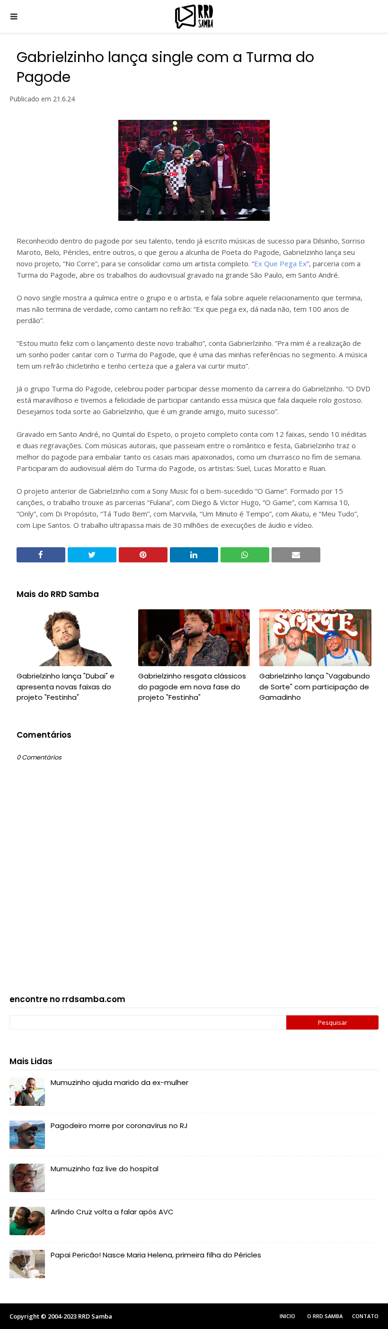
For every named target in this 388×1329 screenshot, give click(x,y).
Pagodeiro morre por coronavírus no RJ (119, 1125)
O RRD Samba (325, 1316)
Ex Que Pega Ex (280, 263)
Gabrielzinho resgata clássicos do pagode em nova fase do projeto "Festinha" (192, 686)
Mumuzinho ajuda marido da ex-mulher (119, 1082)
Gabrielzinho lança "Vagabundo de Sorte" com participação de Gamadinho (314, 686)
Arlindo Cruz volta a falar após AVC (112, 1212)
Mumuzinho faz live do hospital (105, 1169)
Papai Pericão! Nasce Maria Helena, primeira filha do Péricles (156, 1255)
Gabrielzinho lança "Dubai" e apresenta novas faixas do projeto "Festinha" (66, 686)
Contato (365, 1316)
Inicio (287, 1316)
